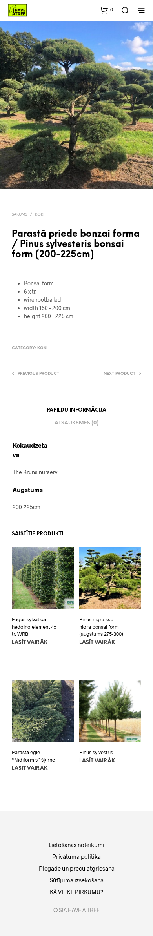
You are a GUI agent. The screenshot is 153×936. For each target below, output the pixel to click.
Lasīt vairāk (29, 642)
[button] (106, 10)
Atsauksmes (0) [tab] (76, 423)
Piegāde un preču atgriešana (77, 868)
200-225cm (26, 507)
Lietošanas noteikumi (76, 844)
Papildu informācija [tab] (76, 410)
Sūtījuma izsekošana (77, 879)
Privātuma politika (76, 856)
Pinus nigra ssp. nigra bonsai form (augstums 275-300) (101, 626)
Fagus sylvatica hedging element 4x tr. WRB (34, 626)
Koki (39, 214)
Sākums (19, 214)
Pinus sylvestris (96, 752)
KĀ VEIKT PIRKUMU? (76, 891)
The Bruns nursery (35, 472)
